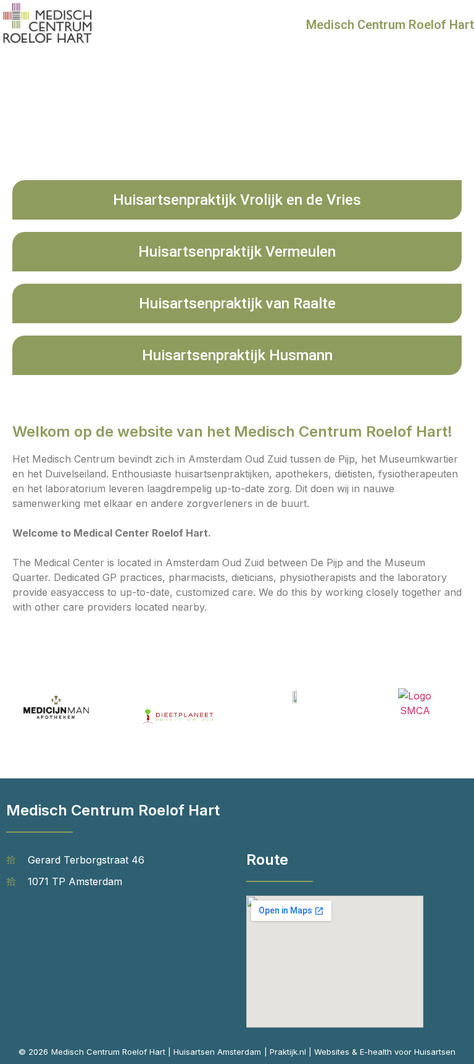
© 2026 (33, 1052)
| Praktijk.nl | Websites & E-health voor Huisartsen (359, 1052)
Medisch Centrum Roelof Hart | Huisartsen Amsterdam (156, 1052)
